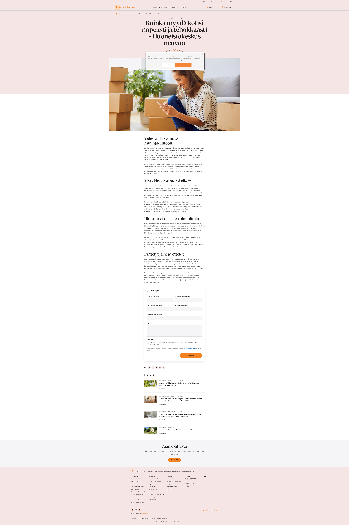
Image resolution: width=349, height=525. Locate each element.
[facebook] (132, 509)
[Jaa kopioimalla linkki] (181, 50)
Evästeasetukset (168, 65)
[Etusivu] (116, 14)
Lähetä (191, 355)
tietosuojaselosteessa (189, 348)
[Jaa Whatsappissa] (178, 50)
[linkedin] (139, 509)
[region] (175, 61)
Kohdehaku (227, 7)
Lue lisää (162, 389)
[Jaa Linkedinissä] (174, 50)
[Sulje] (202, 55)
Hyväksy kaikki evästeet (183, 65)
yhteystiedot (145, 513)
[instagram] (136, 509)
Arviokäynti (212, 7)
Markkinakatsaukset (167, 380)
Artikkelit (134, 14)
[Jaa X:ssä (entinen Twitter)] (170, 50)
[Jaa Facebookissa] (167, 50)
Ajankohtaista (125, 14)
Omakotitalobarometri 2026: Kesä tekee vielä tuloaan (177, 430)
